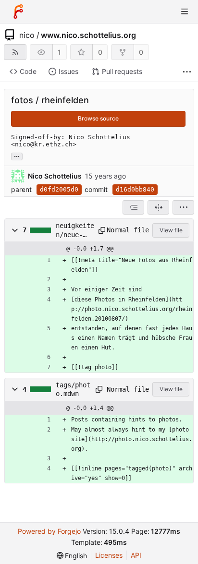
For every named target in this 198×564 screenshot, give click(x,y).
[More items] (187, 72)
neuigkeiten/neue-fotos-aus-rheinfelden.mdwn (75, 230)
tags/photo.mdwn (73, 389)
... (17, 155)
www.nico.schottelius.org (88, 35)
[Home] (18, 11)
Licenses (109, 555)
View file (171, 230)
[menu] (183, 207)
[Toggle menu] (184, 11)
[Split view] (158, 207)
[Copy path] (99, 230)
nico (27, 35)
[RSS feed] (15, 52)
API (136, 555)
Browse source (98, 118)
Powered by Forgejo (49, 531)
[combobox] (133, 207)
